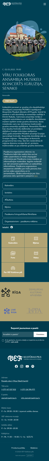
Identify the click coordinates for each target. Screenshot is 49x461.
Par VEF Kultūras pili (13, 272)
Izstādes (8, 192)
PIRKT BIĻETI (10, 101)
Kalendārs (9, 185)
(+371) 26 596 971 (27, 389)
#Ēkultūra (9, 199)
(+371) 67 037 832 (8, 389)
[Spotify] (32, 366)
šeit (35, 175)
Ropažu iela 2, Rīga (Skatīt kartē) (14, 381)
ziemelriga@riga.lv (9, 398)
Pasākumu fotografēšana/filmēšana (21, 214)
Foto (13, 257)
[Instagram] (21, 366)
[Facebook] (16, 366)
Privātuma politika (18, 448)
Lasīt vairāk (14, 342)
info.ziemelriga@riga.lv (30, 398)
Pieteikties (40, 334)
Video (36, 257)
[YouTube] (27, 366)
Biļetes (8, 207)
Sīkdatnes (34, 448)
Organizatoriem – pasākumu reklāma (21, 221)
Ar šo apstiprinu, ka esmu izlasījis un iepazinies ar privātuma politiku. (24, 341)
